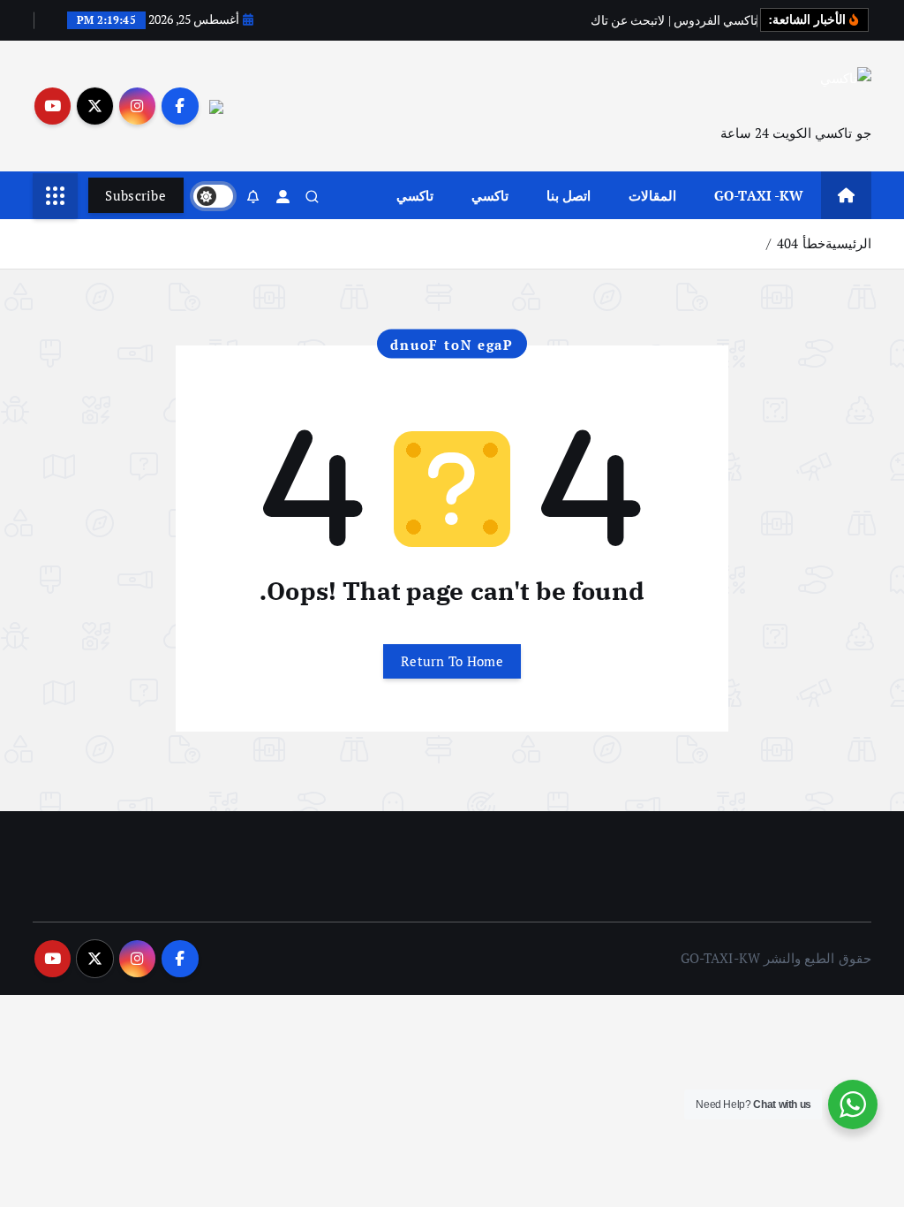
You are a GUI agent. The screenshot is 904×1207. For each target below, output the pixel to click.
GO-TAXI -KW (759, 195)
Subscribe (135, 195)
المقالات (652, 195)
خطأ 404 (801, 243)
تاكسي (489, 195)
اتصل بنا (568, 195)
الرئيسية (848, 243)
